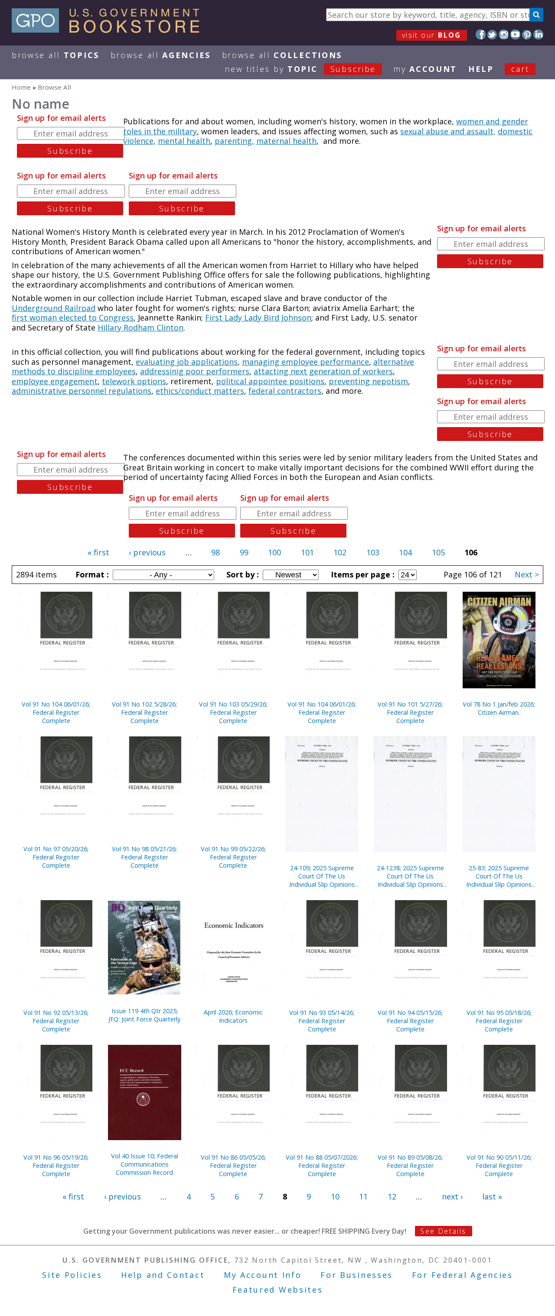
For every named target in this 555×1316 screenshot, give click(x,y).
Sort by (241, 574)
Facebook (481, 34)
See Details (443, 1231)
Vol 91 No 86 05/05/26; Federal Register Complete (233, 1165)
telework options (134, 381)
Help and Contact (163, 1275)
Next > (527, 574)
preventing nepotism (368, 381)
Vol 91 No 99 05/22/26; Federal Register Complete (233, 857)
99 (244, 552)
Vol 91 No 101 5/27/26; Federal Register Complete (410, 712)
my (425, 69)
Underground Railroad (53, 308)
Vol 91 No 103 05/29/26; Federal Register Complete (233, 712)
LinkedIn (538, 34)
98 (215, 552)
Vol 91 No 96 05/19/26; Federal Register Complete (55, 1165)
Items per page (361, 574)
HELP (481, 69)
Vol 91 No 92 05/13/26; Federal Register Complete (55, 1020)
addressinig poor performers (194, 371)
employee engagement (55, 381)
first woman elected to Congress (73, 317)
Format (91, 574)
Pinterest (527, 34)
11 (363, 1196)
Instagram (504, 34)
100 (274, 552)
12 (392, 1196)
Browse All (55, 55)
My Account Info (263, 1275)
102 (339, 552)
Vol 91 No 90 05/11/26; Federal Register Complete (499, 1165)
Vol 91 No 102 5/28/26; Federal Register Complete (144, 712)
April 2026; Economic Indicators (233, 1016)
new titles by (300, 69)
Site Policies (72, 1275)
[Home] (109, 30)
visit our (431, 35)
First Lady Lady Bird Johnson (258, 317)
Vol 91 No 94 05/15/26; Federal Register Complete (410, 1020)
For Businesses (356, 1275)
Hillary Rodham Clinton (140, 327)
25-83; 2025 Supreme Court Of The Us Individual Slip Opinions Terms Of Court (499, 876)
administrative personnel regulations (81, 391)
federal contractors (284, 391)
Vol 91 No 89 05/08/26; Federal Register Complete (410, 1165)
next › (452, 1196)
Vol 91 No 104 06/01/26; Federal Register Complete (56, 712)
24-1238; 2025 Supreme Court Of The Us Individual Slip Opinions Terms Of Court (410, 876)
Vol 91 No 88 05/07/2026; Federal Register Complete (322, 1165)
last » (492, 1196)
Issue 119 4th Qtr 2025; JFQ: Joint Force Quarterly (144, 1015)
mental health (184, 141)
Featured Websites (277, 1289)
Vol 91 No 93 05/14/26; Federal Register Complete (321, 1020)
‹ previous (147, 552)
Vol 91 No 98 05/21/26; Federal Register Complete (144, 857)
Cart (520, 69)
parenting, (234, 141)
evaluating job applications (187, 362)
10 (335, 1196)
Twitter (492, 34)
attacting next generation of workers (323, 371)
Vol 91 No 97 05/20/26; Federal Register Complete (55, 857)
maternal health (286, 141)
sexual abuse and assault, (448, 131)
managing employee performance (305, 362)
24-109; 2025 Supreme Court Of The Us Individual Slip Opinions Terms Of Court (322, 876)
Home (21, 87)
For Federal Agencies (462, 1275)
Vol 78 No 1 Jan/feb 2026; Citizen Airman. (499, 708)
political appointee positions (270, 381)
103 (372, 552)
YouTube (515, 34)
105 (438, 552)
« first (98, 552)
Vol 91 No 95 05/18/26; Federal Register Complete (499, 1020)
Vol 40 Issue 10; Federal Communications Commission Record (144, 1164)
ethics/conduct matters (200, 391)
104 (405, 552)
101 (307, 552)
